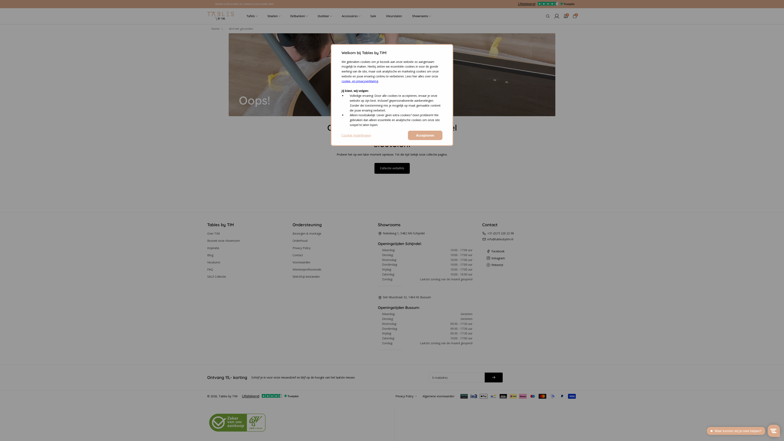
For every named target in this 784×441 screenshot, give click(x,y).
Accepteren (425, 135)
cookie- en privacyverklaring (360, 81)
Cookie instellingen (356, 135)
